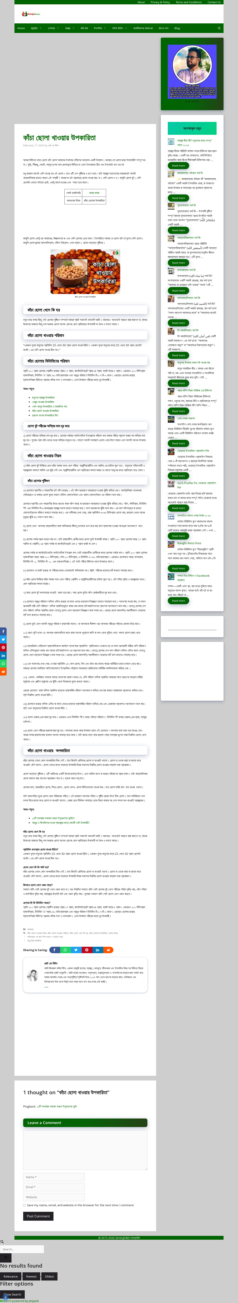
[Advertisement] (85, 80)
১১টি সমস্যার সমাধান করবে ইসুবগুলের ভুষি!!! (53, 818)
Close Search (12, 1294)
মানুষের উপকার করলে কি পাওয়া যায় (193, 362)
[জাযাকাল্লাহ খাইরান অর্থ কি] (171, 175)
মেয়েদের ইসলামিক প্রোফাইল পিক (193, 451)
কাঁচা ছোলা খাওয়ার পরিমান (58, 933)
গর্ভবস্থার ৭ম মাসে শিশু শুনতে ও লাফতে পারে (45, 936)
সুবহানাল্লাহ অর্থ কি (186, 205)
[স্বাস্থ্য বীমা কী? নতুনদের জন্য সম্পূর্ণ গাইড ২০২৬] (171, 142)
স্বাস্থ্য (67, 28)
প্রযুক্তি (34, 28)
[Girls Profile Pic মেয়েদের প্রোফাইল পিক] (171, 485)
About (141, 2)
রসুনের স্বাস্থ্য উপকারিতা (43, 398)
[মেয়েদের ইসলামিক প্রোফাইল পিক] (171, 452)
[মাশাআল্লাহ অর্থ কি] (171, 272)
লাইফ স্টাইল (117, 28)
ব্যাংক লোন (163, 28)
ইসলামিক (98, 28)
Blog (177, 28)
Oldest (49, 1276)
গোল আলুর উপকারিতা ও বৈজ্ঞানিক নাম (49, 406)
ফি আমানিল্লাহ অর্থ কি (187, 330)
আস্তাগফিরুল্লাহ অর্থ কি (189, 238)
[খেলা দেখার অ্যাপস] (171, 420)
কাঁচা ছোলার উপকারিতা (98, 933)
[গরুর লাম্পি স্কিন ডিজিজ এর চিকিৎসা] (171, 392)
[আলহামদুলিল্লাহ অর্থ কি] (171, 299)
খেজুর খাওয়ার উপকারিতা (43, 402)
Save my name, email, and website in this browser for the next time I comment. (81, 1205)
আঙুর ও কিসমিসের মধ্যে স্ (44, 823)
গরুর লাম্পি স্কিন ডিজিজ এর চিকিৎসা (194, 390)
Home (21, 28)
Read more (178, 165)
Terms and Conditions (189, 2)
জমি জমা (84, 28)
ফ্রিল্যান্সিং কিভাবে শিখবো (189, 543)
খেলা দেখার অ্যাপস (186, 418)
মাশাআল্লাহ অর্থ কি (186, 270)
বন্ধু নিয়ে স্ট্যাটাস (34, 940)
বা (58, 823)
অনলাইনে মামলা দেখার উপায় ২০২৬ (193, 515)
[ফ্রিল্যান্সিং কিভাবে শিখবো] (171, 545)
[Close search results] (5, 1258)
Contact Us (214, 2)
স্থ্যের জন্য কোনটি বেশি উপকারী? (74, 823)
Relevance (11, 1276)
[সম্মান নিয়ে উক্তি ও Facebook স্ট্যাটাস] (171, 577)
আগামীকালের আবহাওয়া (143, 28)
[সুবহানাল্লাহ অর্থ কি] (171, 207)
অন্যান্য (30, 929)
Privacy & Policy (160, 2)
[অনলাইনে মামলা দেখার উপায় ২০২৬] (171, 517)
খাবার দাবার (94, 193)
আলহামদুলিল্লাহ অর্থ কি (188, 298)
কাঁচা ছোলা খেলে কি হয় (79, 933)
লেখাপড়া (51, 28)
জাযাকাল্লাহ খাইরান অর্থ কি (190, 173)
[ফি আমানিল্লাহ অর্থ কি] (171, 332)
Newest (31, 1276)
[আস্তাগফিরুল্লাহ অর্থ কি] (171, 239)
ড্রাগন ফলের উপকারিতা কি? (45, 415)
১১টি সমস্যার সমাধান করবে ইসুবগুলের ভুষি (57, 1106)
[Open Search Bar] (219, 28)
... (46, 985)
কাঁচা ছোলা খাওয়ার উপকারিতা (45, 411)
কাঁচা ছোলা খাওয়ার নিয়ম (36, 933)
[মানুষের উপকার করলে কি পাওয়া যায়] (171, 364)
